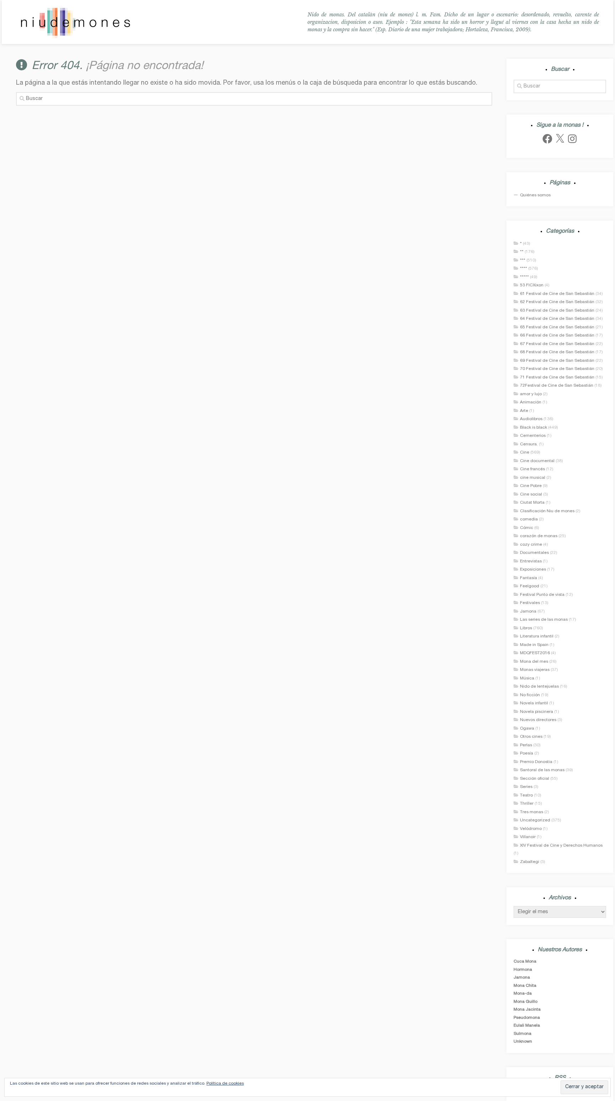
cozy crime (531, 544)
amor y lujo (531, 394)
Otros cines (531, 737)
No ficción (530, 695)
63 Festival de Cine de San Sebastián (557, 310)
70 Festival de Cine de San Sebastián (557, 369)
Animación (530, 402)
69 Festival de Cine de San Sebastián (557, 361)
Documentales (534, 553)
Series (526, 787)
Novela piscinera (536, 712)
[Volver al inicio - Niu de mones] (75, 22)
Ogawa (527, 728)
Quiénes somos (535, 195)
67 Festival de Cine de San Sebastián (557, 344)
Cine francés (532, 469)
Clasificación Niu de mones (547, 511)
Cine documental (537, 461)
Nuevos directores (538, 720)
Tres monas (531, 812)
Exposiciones (533, 569)
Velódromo (531, 829)
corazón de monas (538, 536)
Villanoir (528, 837)
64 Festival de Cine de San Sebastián (557, 319)
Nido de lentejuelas (539, 686)
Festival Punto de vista (542, 595)
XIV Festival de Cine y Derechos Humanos (561, 845)
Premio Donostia (536, 762)
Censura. (529, 444)
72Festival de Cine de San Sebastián (556, 385)
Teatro (526, 795)
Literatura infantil (536, 636)
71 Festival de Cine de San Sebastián (557, 377)
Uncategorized (535, 820)
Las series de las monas (544, 620)
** (522, 252)
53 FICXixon (531, 285)
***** (524, 277)
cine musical (532, 478)
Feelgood (529, 586)
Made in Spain (534, 645)
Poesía (526, 753)
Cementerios (533, 436)
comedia (529, 519)
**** (523, 268)
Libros (526, 628)
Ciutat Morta (532, 503)
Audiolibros (531, 419)
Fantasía (528, 578)
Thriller (526, 803)
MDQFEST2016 (535, 653)
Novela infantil (534, 703)
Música (527, 678)
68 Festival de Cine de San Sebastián (557, 352)
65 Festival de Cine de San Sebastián (557, 327)
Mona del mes (534, 662)
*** (522, 260)
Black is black (533, 427)
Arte (524, 411)
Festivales (530, 603)
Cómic (526, 528)
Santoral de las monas (542, 770)
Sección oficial (534, 779)
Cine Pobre (531, 486)
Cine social (531, 494)
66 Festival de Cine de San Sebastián (557, 335)
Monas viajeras (535, 670)
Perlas (526, 745)
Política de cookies (225, 1083)
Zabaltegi (529, 862)
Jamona (528, 611)
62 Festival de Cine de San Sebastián (557, 302)
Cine (524, 452)
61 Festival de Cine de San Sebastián (557, 294)
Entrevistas (531, 561)
